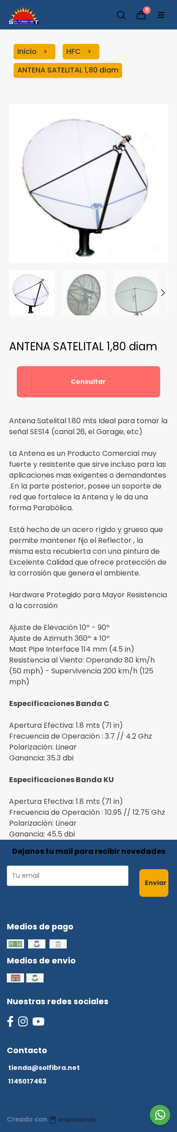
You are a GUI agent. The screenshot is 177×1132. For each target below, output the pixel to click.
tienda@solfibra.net (44, 1067)
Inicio (28, 51)
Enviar (156, 882)
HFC (74, 51)
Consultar (88, 381)
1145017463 (27, 1081)
